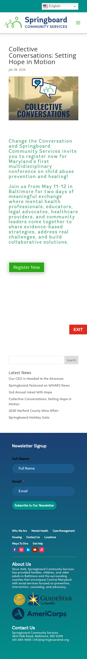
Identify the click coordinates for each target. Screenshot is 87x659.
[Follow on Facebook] (14, 549)
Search (71, 360)
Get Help (38, 543)
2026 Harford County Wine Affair (33, 411)
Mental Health (39, 531)
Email (18, 482)
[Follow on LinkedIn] (28, 549)
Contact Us (33, 537)
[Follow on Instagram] (21, 549)
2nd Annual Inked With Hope (30, 392)
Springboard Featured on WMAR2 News (39, 385)
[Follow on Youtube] (34, 549)
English (54, 6)
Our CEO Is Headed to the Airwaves (36, 379)
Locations (50, 537)
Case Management (64, 531)
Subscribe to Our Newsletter (34, 505)
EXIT (78, 329)
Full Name (20, 459)
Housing (17, 537)
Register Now (26, 267)
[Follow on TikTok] (41, 549)
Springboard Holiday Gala (29, 417)
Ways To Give (20, 543)
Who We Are (19, 531)
